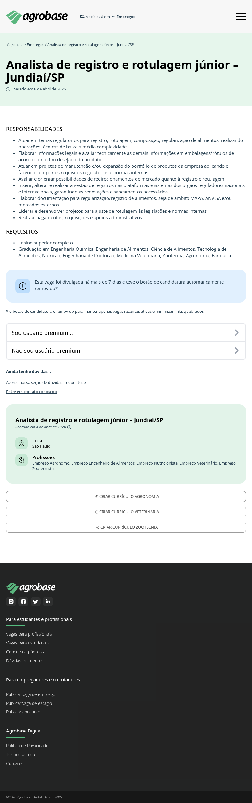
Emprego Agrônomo (50, 463)
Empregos (35, 44)
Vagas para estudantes (28, 643)
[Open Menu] (241, 16)
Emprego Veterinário (198, 463)
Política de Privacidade (27, 745)
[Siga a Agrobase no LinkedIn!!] (48, 601)
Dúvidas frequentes (25, 660)
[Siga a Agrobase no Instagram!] (11, 601)
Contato (14, 763)
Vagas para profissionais (29, 634)
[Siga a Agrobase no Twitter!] (36, 601)
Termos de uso (20, 754)
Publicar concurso (23, 712)
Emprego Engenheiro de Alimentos (103, 463)
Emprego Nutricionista (157, 463)
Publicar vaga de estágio (29, 703)
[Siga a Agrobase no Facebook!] (23, 601)
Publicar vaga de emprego (30, 694)
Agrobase (15, 44)
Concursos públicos (25, 652)
